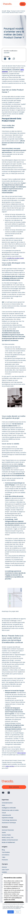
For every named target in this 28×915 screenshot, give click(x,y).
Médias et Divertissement (10, 840)
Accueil (4, 11)
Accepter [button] (10, 912)
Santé (4, 832)
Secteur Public (6, 835)
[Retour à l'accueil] (7, 4)
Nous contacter (14, 787)
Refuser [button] (17, 912)
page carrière (10, 766)
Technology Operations (9, 820)
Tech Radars (6, 852)
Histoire (4, 867)
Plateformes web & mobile (10, 810)
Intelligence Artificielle (9, 808)
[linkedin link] (5, 58)
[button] (23, 4)
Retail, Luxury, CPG (7, 837)
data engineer (21, 753)
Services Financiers (8, 830)
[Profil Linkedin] (8, 792)
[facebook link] (9, 58)
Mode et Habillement (8, 842)
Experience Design (7, 818)
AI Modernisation (7, 803)
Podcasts (5, 860)
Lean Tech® (5, 870)
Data (3, 805)
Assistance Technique (9, 823)
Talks (3, 857)
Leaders (4, 872)
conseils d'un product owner (15, 258)
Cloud (4, 813)
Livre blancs (5, 855)
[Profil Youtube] (3, 792)
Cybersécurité (6, 815)
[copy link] (14, 58)
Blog (8, 11)
